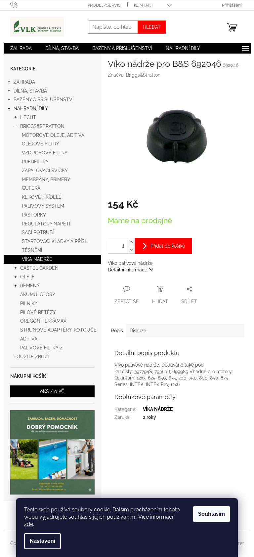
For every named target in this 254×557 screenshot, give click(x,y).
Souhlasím (211, 514)
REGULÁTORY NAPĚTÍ (46, 223)
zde (28, 524)
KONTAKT (143, 5)
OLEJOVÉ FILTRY (40, 143)
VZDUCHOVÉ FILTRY (44, 152)
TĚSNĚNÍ (32, 250)
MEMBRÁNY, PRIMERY (46, 179)
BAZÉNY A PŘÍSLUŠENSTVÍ (43, 99)
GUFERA (31, 188)
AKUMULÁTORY (37, 294)
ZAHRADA (24, 82)
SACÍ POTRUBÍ (38, 232)
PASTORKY (34, 215)
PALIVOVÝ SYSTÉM (43, 206)
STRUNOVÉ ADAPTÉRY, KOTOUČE (58, 330)
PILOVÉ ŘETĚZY (38, 312)
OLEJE (27, 276)
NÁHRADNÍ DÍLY (31, 108)
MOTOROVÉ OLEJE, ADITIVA (53, 135)
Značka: (134, 75)
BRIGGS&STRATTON (42, 126)
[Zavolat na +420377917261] (20, 4)
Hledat (152, 27)
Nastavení (42, 541)
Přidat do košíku (167, 246)
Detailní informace (127, 269)
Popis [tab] (117, 330)
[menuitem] (21, 48)
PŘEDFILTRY (35, 161)
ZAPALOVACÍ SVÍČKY (45, 170)
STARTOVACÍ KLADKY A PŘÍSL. (55, 241)
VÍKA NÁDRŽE (37, 259)
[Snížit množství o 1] (131, 250)
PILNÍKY (28, 303)
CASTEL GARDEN (39, 268)
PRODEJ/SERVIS (104, 5)
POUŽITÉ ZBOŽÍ (31, 356)
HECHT (28, 117)
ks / (52, 391)
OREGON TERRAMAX (43, 321)
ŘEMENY (30, 285)
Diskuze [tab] (138, 330)
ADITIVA (28, 338)
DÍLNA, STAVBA (30, 91)
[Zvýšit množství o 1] (131, 242)
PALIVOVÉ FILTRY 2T (42, 347)
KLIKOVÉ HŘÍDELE (42, 197)
